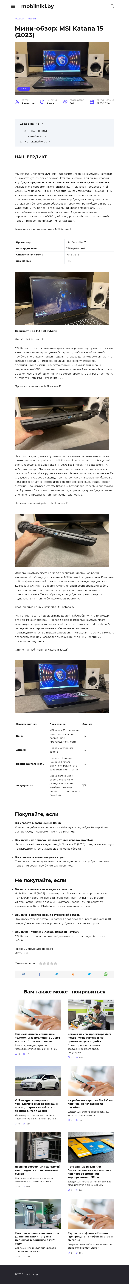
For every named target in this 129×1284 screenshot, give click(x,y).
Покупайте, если (35, 136)
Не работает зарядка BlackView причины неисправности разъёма (90, 1104)
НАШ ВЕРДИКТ (40, 131)
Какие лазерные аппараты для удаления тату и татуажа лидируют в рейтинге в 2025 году (37, 1238)
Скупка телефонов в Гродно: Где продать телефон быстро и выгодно (90, 1236)
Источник (21, 953)
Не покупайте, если (37, 141)
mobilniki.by (37, 6)
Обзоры (24, 89)
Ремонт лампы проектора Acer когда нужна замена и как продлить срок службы (89, 1038)
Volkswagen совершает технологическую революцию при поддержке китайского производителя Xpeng (36, 1105)
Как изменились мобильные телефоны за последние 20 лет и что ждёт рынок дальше (37, 1038)
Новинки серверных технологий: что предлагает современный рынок (38, 1170)
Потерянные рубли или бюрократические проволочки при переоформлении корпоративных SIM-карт (89, 1172)
